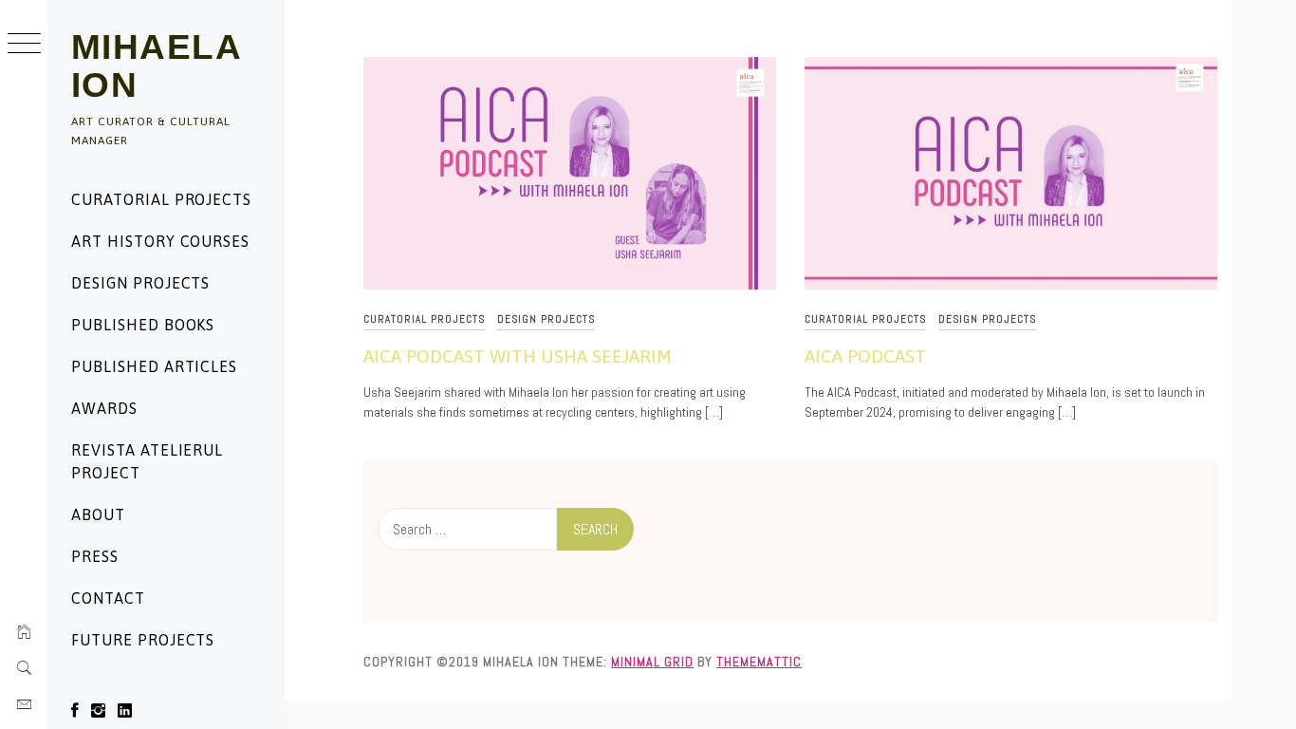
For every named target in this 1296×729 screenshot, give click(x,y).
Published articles (154, 366)
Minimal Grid (652, 661)
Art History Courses (160, 241)
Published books (142, 324)
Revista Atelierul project (147, 461)
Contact (108, 598)
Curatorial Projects (161, 199)
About (98, 514)
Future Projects (142, 639)
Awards (104, 408)
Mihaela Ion (156, 66)
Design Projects (140, 282)
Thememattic (759, 661)
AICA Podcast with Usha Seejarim (517, 356)
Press (95, 556)
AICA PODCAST (865, 356)
